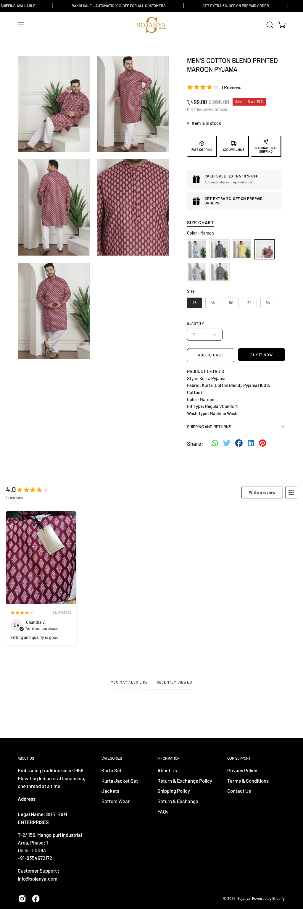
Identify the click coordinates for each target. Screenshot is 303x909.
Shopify (278, 898)
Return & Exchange (177, 801)
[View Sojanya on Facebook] (35, 898)
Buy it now (261, 354)
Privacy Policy (242, 770)
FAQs (162, 811)
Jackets (110, 791)
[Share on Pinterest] (262, 444)
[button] (269, 25)
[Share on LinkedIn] (251, 444)
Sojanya (243, 898)
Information (168, 758)
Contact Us (239, 791)
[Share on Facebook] (239, 444)
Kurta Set (111, 770)
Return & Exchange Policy (184, 781)
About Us (167, 770)
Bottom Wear (115, 801)
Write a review (262, 492)
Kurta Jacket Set (119, 781)
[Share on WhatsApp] (215, 444)
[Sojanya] (151, 25)
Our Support (239, 758)
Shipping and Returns (209, 427)
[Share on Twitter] (227, 444)
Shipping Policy (173, 791)
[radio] (197, 249)
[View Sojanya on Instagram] (22, 898)
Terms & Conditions (248, 781)
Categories (111, 758)
